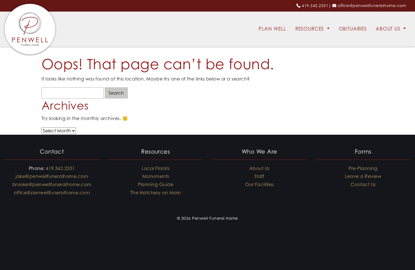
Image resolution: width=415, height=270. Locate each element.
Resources (310, 29)
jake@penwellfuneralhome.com (52, 176)
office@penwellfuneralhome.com (372, 5)
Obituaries (353, 29)
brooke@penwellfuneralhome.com (51, 184)
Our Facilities (259, 184)
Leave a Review (363, 176)
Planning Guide (155, 184)
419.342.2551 (315, 5)
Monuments (155, 176)
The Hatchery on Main (155, 192)
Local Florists (155, 168)
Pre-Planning (363, 168)
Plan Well (272, 29)
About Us (389, 29)
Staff (259, 176)
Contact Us (363, 184)
